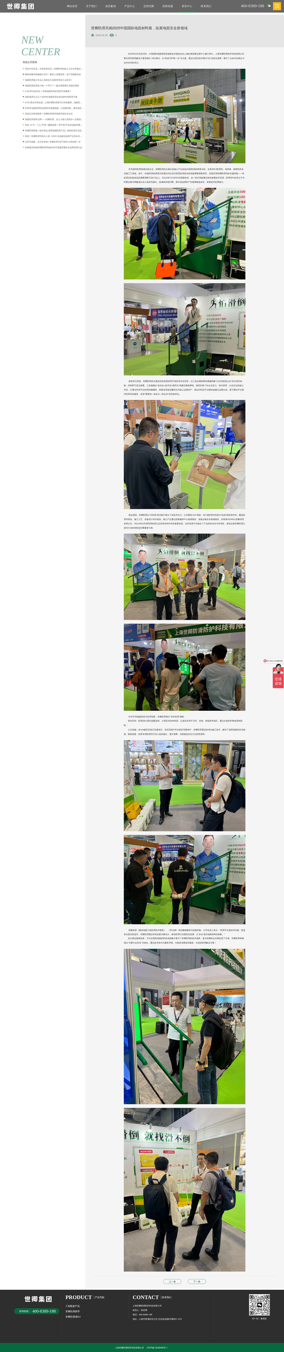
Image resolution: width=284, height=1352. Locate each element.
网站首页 (72, 6)
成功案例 (110, 6)
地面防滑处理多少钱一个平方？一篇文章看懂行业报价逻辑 (52, 85)
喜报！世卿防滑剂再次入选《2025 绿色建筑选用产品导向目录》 (54, 136)
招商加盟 (167, 6)
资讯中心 (187, 6)
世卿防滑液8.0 (73, 1316)
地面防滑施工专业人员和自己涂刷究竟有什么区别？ (49, 79)
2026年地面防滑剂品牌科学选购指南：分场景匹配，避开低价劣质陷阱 (54, 107)
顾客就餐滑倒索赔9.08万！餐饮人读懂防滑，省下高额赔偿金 (53, 74)
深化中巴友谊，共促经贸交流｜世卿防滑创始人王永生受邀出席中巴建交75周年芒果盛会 (54, 68)
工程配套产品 (73, 1306)
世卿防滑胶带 (73, 1311)
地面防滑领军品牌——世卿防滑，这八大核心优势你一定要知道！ (54, 119)
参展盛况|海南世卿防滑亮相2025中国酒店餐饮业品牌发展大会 (53, 147)
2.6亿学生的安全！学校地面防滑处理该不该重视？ (48, 91)
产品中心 (129, 6)
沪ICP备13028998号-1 (157, 1347)
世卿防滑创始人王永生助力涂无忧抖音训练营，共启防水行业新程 (172, 1281)
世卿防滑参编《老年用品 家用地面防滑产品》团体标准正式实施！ (54, 130)
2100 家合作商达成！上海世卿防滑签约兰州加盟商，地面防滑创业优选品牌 (54, 102)
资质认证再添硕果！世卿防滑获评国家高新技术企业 (49, 113)
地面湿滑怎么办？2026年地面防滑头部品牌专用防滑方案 (51, 96)
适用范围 (148, 6)
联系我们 (206, 6)
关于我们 (91, 6)
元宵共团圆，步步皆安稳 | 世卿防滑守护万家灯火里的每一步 (53, 141)
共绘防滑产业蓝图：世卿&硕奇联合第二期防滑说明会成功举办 (196, 1281)
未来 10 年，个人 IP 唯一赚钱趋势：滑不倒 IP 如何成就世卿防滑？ (54, 124)
